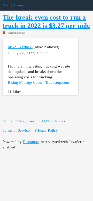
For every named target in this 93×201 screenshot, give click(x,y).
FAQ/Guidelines (52, 121)
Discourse (31, 142)
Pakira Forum (13, 5)
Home (7, 121)
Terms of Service (16, 130)
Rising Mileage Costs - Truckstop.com (38, 82)
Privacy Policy (46, 130)
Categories (25, 121)
